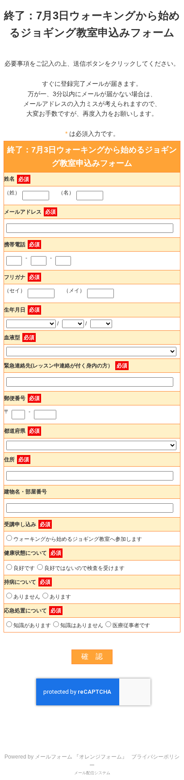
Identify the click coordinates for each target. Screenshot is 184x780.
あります (60, 597)
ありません (26, 597)
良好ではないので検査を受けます (84, 568)
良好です (24, 568)
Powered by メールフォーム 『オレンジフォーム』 (65, 757)
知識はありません (81, 625)
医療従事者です (131, 625)
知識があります (32, 625)
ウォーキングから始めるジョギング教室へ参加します (77, 539)
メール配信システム (92, 773)
